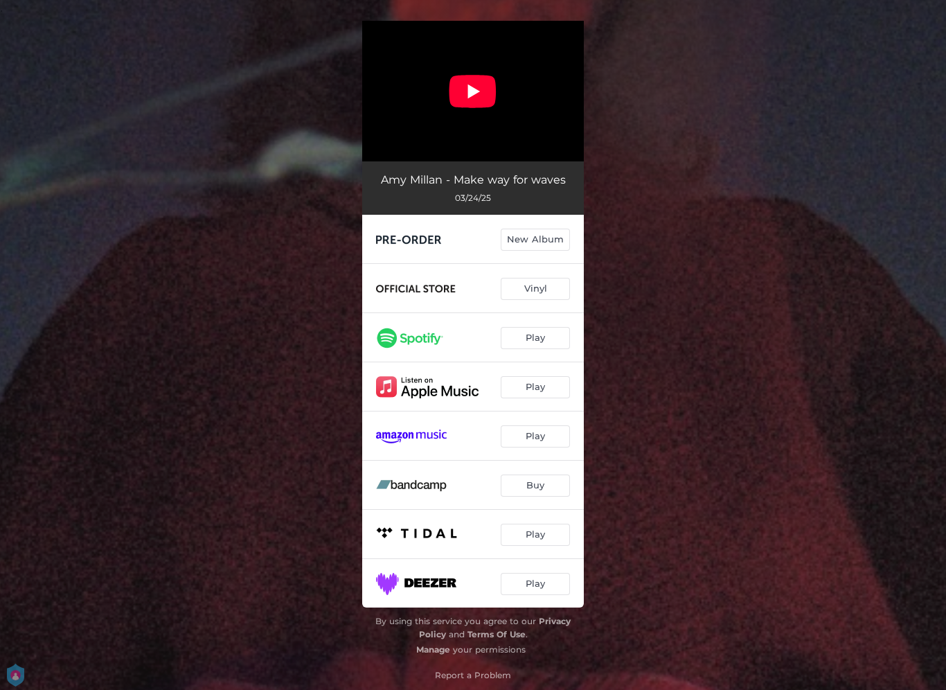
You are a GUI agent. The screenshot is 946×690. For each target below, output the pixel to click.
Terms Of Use (496, 634)
